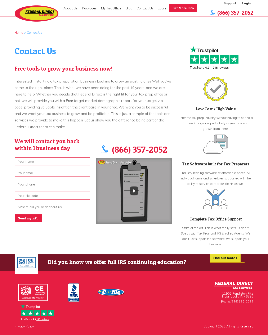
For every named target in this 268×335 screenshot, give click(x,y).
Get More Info (183, 8)
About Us (70, 8)
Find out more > (225, 258)
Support (230, 3)
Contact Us (145, 8)
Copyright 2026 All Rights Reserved (228, 326)
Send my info (28, 218)
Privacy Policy (24, 326)
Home (19, 33)
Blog (129, 8)
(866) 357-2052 (235, 12)
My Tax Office (111, 8)
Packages (89, 8)
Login (162, 8)
